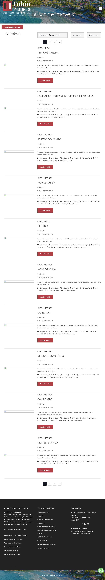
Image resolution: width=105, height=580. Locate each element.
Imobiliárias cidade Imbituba (46, 544)
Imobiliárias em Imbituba (12, 547)
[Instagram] (88, 524)
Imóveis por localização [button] (12, 566)
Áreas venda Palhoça (11, 550)
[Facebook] (82, 524)
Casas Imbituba (42, 540)
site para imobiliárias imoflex (52, 575)
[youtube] (85, 524)
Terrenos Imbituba (43, 548)
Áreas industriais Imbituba (12, 554)
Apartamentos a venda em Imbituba (15, 535)
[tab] (52, 566)
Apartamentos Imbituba (44, 537)
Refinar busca (14, 27)
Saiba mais (45, 80)
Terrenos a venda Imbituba (12, 543)
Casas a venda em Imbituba (13, 539)
